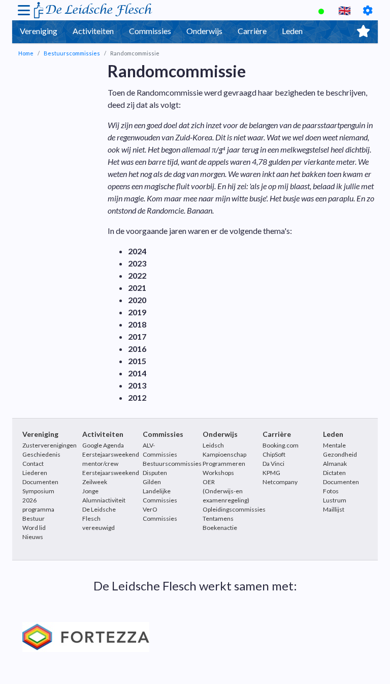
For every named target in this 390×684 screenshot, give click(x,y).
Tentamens (218, 518)
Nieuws (32, 537)
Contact (33, 463)
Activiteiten (93, 31)
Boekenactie (220, 527)
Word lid (34, 527)
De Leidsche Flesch (98, 10)
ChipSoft (274, 454)
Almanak (335, 463)
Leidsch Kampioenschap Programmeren (224, 454)
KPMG (271, 473)
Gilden (152, 482)
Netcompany (280, 482)
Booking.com (281, 445)
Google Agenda (103, 445)
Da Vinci (273, 463)
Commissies (150, 31)
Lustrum (334, 500)
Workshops (218, 473)
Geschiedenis (41, 454)
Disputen (155, 473)
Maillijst (333, 509)
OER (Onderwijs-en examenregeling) (226, 491)
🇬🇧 (344, 10)
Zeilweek (94, 482)
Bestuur (33, 518)
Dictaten (334, 473)
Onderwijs (204, 31)
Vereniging (38, 31)
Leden (292, 31)
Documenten (40, 482)
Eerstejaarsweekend (110, 473)
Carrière (252, 31)
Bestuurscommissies (72, 53)
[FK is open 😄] (322, 10)
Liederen (34, 473)
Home (26, 53)
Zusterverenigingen (49, 445)
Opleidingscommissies (234, 509)
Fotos (331, 491)
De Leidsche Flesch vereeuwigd (99, 518)
